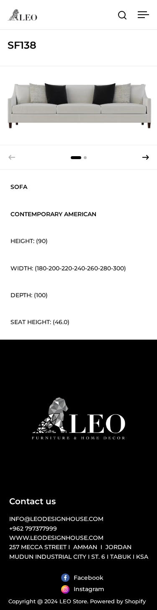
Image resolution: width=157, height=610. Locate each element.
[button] (145, 157)
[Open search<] (122, 14)
